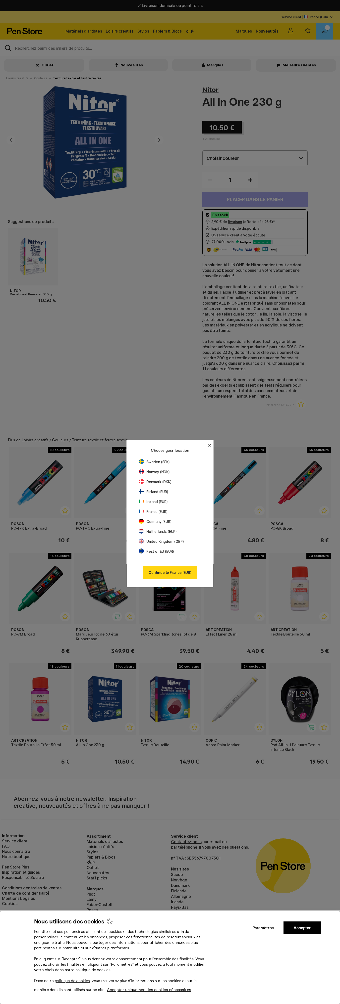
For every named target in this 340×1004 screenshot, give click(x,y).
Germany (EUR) (158, 521)
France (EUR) (157, 511)
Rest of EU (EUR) (160, 551)
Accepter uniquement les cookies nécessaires (149, 989)
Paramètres (263, 927)
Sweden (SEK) (158, 462)
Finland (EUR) (157, 492)
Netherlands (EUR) (161, 531)
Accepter (302, 927)
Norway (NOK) (158, 472)
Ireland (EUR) (157, 502)
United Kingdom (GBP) (165, 541)
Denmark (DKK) (158, 482)
